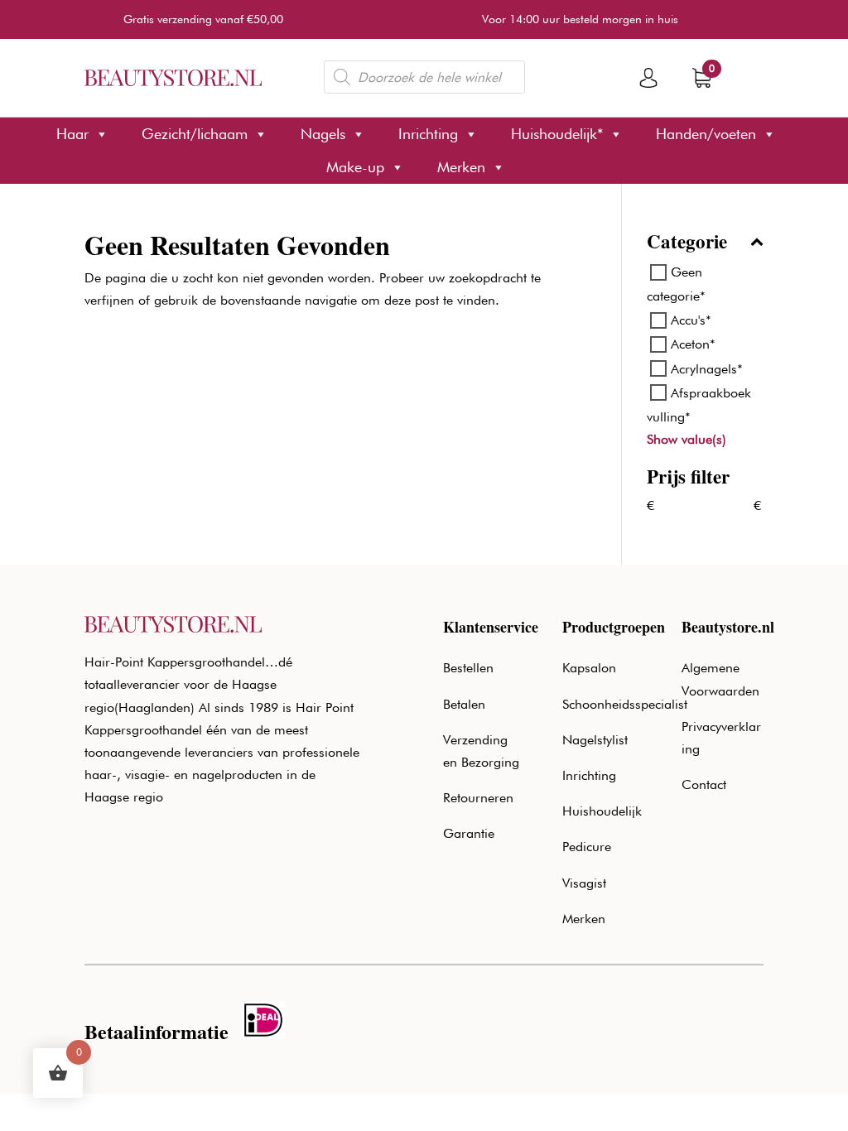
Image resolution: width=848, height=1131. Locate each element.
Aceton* (693, 344)
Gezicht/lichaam (195, 133)
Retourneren (478, 798)
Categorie (687, 243)
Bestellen (468, 668)
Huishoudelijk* (557, 133)
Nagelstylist (595, 740)
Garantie (468, 833)
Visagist (584, 883)
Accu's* (691, 320)
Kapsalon (589, 668)
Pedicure (586, 846)
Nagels (323, 133)
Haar (72, 133)
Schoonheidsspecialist (624, 704)
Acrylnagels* (707, 368)
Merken (461, 167)
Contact (704, 784)
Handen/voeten (706, 133)
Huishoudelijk (602, 811)
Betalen (464, 704)
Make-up (355, 167)
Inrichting (428, 133)
